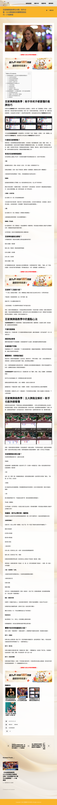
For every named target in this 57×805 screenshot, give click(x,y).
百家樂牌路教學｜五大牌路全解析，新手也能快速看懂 (18, 91)
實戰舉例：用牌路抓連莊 (14, 89)
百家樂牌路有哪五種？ (13, 92)
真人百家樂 (11, 782)
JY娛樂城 (43, 113)
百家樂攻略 (7, 782)
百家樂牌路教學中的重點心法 (13, 83)
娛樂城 (12, 108)
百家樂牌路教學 (13, 133)
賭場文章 (10, 724)
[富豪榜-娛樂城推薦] (6, 3)
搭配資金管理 (11, 86)
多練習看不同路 (12, 87)
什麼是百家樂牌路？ (13, 77)
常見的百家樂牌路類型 (13, 78)
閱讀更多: (11, 97)
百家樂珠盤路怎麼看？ (13, 80)
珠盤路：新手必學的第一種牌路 (15, 94)
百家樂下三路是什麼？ (13, 81)
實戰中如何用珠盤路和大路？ (15, 95)
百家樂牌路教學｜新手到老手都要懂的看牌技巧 (17, 75)
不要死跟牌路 (11, 84)
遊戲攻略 (16, 724)
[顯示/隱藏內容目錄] (28, 73)
